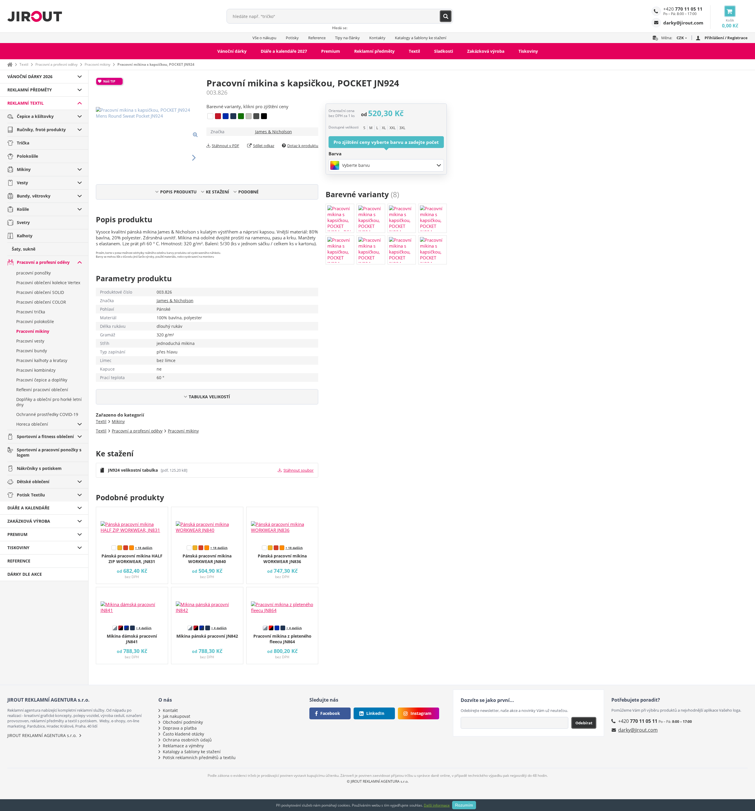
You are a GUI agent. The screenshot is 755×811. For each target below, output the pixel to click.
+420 (683, 8)
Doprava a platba (180, 728)
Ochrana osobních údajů (187, 740)
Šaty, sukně (23, 249)
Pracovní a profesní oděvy (56, 64)
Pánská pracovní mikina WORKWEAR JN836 (282, 558)
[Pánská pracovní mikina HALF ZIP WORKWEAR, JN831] (132, 524)
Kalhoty (24, 235)
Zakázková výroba (485, 51)
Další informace (437, 805)
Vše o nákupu (264, 37)
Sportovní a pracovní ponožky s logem (49, 452)
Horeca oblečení (32, 424)
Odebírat (583, 723)
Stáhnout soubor (298, 470)
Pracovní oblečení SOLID (40, 292)
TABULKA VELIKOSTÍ (209, 396)
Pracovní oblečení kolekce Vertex (48, 282)
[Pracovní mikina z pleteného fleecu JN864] (282, 605)
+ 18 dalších (143, 548)
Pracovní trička (30, 312)
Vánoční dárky (232, 51)
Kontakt (170, 710)
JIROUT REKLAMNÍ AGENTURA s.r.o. (42, 735)
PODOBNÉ (248, 192)
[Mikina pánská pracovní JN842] (207, 605)
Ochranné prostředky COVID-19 (47, 414)
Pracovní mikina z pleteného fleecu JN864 (282, 638)
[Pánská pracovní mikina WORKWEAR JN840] (207, 524)
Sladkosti (443, 51)
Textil (414, 51)
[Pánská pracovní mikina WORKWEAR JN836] (282, 524)
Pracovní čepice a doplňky (41, 380)
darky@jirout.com (638, 730)
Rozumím (464, 805)
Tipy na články (347, 37)
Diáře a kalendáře (28, 508)
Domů (9, 64)
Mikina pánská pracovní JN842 (207, 636)
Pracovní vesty (30, 341)
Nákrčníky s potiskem (39, 468)
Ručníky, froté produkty (41, 129)
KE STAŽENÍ (217, 192)
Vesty (22, 182)
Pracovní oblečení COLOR (41, 302)
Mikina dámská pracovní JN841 (132, 638)
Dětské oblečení (33, 481)
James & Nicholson (273, 131)
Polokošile (27, 156)
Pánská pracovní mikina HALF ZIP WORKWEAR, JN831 (132, 558)
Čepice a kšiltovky (35, 116)
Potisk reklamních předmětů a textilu (199, 757)
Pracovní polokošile (35, 321)
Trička (23, 143)
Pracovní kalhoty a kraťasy (41, 360)
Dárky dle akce (24, 574)
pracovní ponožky (33, 273)
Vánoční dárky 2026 (29, 76)
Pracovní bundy (31, 350)
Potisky (292, 37)
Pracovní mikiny (97, 64)
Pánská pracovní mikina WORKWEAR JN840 (207, 558)
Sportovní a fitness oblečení (45, 436)
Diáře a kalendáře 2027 (284, 51)
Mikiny (24, 169)
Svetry (23, 222)
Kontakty (377, 37)
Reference (317, 37)
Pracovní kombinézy (35, 370)
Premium (330, 51)
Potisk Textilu (31, 495)
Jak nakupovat (176, 716)
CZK (680, 37)
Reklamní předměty (374, 51)
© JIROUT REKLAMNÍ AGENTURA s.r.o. (377, 781)
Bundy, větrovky (33, 196)
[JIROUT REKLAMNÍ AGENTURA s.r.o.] (34, 16)
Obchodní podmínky (183, 722)
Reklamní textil (25, 103)
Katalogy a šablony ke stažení (420, 37)
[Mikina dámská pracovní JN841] (132, 605)
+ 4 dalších (144, 628)
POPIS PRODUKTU (178, 192)
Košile (23, 209)
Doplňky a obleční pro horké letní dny (49, 402)
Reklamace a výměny (183, 746)
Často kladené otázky (183, 734)
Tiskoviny (528, 51)
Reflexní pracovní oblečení (42, 389)
